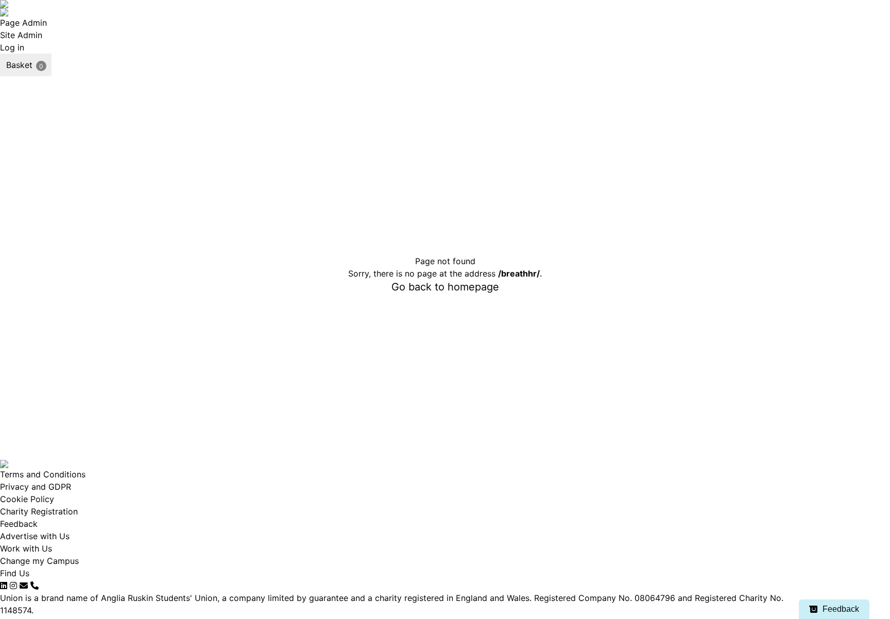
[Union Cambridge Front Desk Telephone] (34, 585)
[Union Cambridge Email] (24, 585)
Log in (12, 47)
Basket (19, 65)
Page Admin (23, 23)
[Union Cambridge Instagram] (13, 585)
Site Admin (21, 35)
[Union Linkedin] (3, 585)
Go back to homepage (445, 287)
